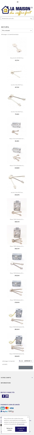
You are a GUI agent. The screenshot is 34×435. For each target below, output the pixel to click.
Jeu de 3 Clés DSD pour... (17, 192)
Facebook (3, 396)
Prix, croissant (17, 31)
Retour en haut (25, 368)
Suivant (29, 361)
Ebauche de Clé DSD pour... (17, 58)
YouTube (7, 396)
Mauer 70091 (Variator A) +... (17, 219)
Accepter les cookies (21, 429)
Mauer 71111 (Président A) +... (17, 138)
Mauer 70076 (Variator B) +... (17, 273)
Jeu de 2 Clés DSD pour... (17, 84)
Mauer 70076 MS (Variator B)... (17, 327)
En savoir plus (20, 424)
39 (25, 361)
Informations (6, 383)
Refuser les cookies (9, 429)
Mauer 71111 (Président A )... (17, 165)
